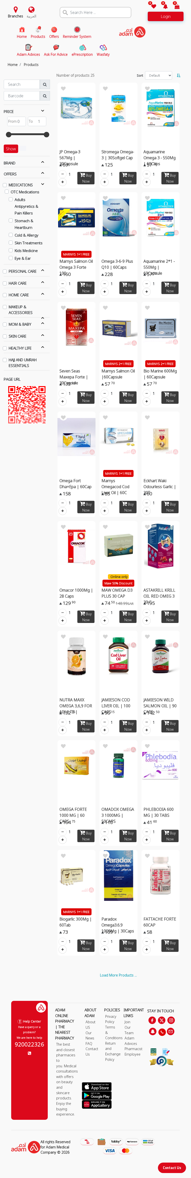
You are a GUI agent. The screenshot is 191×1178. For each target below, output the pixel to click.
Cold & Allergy (26, 235)
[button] (162, 7)
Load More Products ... (118, 975)
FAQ (89, 1043)
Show (11, 149)
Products (31, 64)
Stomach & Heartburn (24, 224)
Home (13, 64)
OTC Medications (25, 191)
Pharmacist (134, 1048)
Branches (15, 16)
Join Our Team (129, 1027)
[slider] (8, 134)
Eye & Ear (23, 258)
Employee (133, 1054)
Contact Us (172, 1167)
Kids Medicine (26, 250)
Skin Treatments (29, 242)
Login (166, 16)
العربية (31, 16)
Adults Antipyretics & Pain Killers (26, 206)
